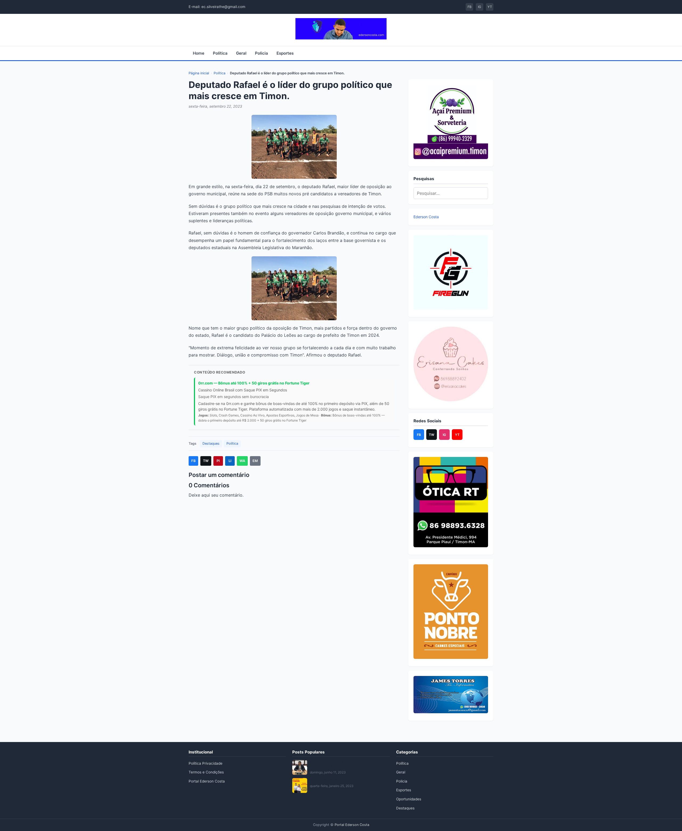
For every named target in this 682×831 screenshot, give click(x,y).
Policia (261, 53)
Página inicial (199, 73)
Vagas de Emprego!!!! (328, 780)
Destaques (211, 443)
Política (220, 53)
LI (230, 461)
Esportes (285, 53)
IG (479, 7)
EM (255, 461)
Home (198, 53)
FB (470, 7)
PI (218, 461)
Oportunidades (408, 799)
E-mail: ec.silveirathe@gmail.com (217, 7)
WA (242, 461)
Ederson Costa (426, 216)
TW (206, 461)
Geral (241, 53)
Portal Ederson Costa (207, 781)
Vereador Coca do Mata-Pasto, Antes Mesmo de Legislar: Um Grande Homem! (348, 764)
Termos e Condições (206, 772)
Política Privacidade (205, 763)
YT (490, 7)
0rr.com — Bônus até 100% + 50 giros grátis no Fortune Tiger (254, 383)
